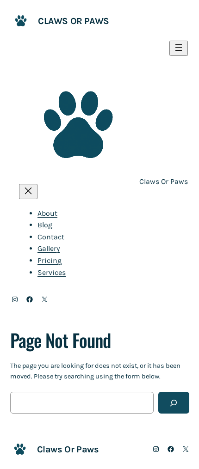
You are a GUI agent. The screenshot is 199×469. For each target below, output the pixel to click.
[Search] (173, 403)
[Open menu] (178, 48)
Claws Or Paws (73, 21)
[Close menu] (28, 191)
